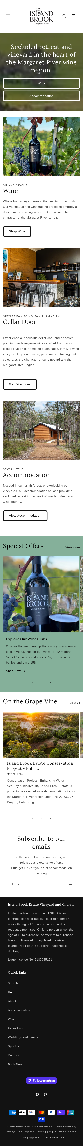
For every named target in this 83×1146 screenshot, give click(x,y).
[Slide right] (50, 682)
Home (12, 992)
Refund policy (26, 1131)
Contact (13, 1055)
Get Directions (20, 384)
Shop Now (13, 671)
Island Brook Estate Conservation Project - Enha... (40, 766)
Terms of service (67, 1131)
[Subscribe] (70, 884)
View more (72, 547)
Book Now (15, 1064)
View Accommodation (25, 515)
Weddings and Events (23, 1037)
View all (74, 702)
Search (13, 983)
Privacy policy (46, 1131)
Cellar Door (16, 1028)
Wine (41, 83)
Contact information (53, 1137)
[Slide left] (32, 682)
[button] (8, 16)
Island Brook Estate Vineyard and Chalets (39, 1126)
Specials (14, 1046)
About (12, 1001)
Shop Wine (17, 231)
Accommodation (41, 95)
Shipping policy (30, 1137)
